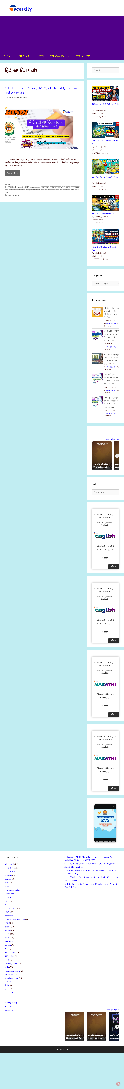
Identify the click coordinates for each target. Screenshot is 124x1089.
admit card (9, 864)
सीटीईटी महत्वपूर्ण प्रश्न (27, 190)
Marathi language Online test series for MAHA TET (111, 357)
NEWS (8, 912)
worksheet (9, 974)
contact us (9, 1010)
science (8, 937)
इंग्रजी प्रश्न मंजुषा (12, 978)
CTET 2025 (23, 56)
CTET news (10, 871)
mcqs (13, 184)
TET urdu (9, 956)
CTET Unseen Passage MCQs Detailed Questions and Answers (41, 90)
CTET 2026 (10, 868)
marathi (8, 897)
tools (7, 960)
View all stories (112, 439)
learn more (12, 173)
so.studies (9, 941)
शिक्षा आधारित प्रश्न (68, 187)
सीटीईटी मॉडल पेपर (41, 190)
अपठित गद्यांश (45, 187)
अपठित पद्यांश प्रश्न (55, 187)
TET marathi (10, 952)
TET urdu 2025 (83, 56)
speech (8, 945)
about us (8, 1006)
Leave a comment (14, 195)
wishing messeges (12, 971)
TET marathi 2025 (58, 56)
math (7, 901)
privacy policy (11, 1002)
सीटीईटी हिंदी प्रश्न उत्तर (55, 190)
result (7, 934)
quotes (8, 927)
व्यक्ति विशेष (9, 993)
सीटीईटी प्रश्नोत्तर (14, 190)
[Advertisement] (62, 34)
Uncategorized (11, 963)
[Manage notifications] (118, 1084)
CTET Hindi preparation (16, 187)
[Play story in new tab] (105, 823)
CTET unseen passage (32, 187)
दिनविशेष (8, 982)
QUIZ (41, 56)
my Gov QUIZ (11, 908)
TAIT (7, 949)
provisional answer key (15, 919)
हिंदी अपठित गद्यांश (68, 190)
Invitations (9, 893)
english (8, 879)
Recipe (8, 930)
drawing (8, 875)
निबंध (7, 985)
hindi (9, 184)
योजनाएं (7, 989)
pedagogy (9, 915)
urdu (7, 967)
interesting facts (12, 890)
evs (6, 882)
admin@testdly (111, 324)
